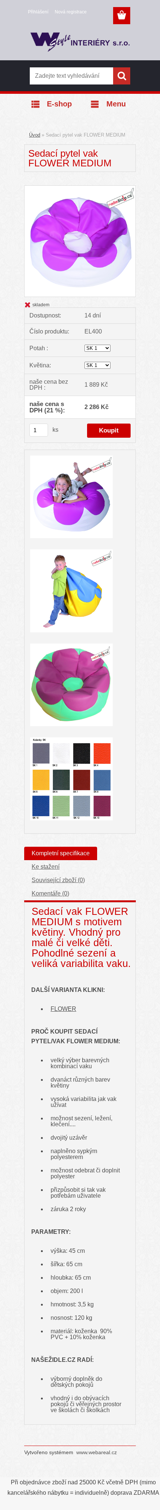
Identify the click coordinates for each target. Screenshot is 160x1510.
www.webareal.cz (96, 1452)
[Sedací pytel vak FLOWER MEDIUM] (80, 188)
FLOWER (63, 1009)
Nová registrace (71, 12)
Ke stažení (46, 866)
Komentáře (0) (50, 893)
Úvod (34, 135)
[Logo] (80, 43)
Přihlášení (38, 12)
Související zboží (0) (58, 880)
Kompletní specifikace (61, 853)
